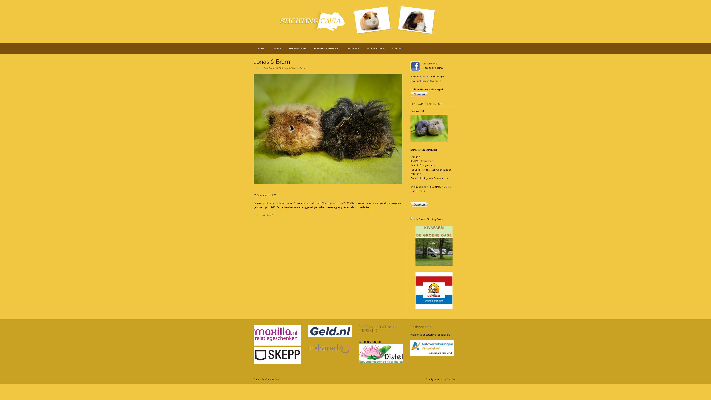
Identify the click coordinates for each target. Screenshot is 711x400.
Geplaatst (268, 215)
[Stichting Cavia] (355, 21)
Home (261, 48)
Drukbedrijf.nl (421, 326)
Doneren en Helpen (326, 48)
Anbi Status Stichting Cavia (428, 219)
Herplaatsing (297, 48)
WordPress (452, 379)
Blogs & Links (375, 48)
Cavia (303, 68)
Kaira (276, 379)
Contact (397, 48)
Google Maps (427, 165)
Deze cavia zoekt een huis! (426, 104)
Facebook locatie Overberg (425, 81)
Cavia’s (277, 48)
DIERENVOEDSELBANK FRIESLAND (377, 328)
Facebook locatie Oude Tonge (427, 76)
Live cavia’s (352, 48)
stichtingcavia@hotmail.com (433, 178)
